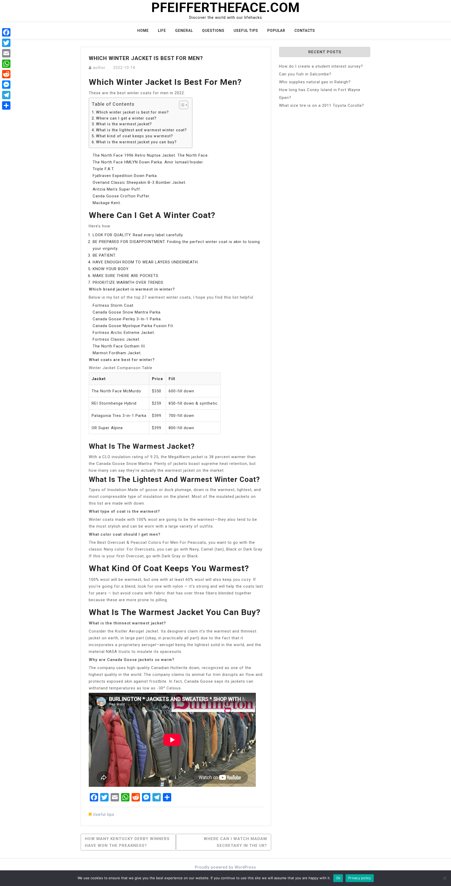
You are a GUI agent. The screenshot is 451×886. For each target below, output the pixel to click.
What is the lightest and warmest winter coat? (141, 130)
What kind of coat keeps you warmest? (134, 136)
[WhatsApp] (6, 63)
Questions (213, 30)
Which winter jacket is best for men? (132, 112)
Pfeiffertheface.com (225, 7)
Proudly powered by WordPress (225, 867)
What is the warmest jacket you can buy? (136, 142)
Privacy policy (359, 878)
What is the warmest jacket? (124, 124)
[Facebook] (6, 32)
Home (143, 30)
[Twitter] (6, 43)
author (99, 68)
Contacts (304, 30)
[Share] (6, 105)
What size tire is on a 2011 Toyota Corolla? (321, 105)
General (184, 30)
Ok (338, 878)
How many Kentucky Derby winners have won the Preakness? (127, 842)
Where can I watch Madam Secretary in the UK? (235, 842)
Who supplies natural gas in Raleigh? (315, 82)
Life (162, 30)
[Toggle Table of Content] (181, 105)
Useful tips (246, 30)
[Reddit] (6, 74)
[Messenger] (6, 84)
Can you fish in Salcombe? (305, 74)
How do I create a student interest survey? (321, 66)
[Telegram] (6, 95)
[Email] (6, 53)
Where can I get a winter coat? (126, 118)
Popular (276, 30)
